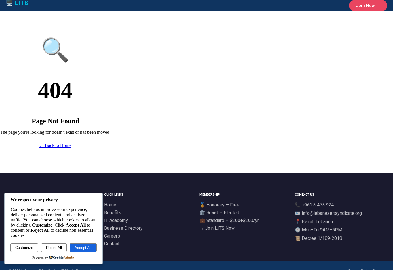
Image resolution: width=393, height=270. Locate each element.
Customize (24, 248)
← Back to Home (55, 145)
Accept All (83, 248)
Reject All (54, 248)
